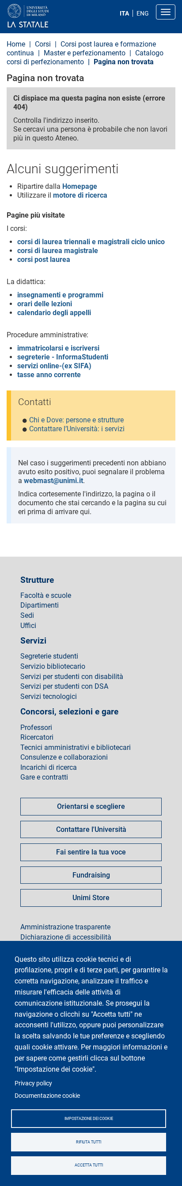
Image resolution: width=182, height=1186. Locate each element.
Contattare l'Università (91, 829)
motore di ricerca (80, 195)
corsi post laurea (43, 259)
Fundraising (91, 875)
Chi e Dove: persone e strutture (76, 420)
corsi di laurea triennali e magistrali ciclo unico (91, 242)
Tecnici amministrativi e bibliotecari (75, 748)
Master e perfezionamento (84, 53)
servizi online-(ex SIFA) (54, 366)
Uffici (28, 626)
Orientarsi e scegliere (91, 806)
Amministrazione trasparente (65, 927)
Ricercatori (36, 737)
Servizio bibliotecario (52, 667)
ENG (142, 13)
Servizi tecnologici (48, 697)
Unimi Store (91, 897)
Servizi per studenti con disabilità (71, 677)
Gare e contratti (44, 777)
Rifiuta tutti (88, 1142)
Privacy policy (33, 1083)
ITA (124, 13)
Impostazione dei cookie (88, 1118)
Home (16, 44)
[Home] (49, 16)
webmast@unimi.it (53, 480)
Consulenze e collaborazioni (64, 757)
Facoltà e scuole (45, 596)
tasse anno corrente (49, 375)
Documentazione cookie (47, 1095)
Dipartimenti (39, 605)
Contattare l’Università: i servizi (77, 429)
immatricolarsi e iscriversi (58, 348)
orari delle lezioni (44, 304)
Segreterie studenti (49, 656)
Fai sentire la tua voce (91, 852)
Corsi (44, 44)
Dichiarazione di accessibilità (65, 937)
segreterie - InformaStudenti (62, 357)
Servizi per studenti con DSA (64, 687)
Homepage (79, 186)
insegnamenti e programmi (60, 295)
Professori (36, 728)
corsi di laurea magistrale (57, 250)
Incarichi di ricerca (48, 768)
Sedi (27, 616)
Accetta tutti (89, 1165)
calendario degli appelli (54, 312)
